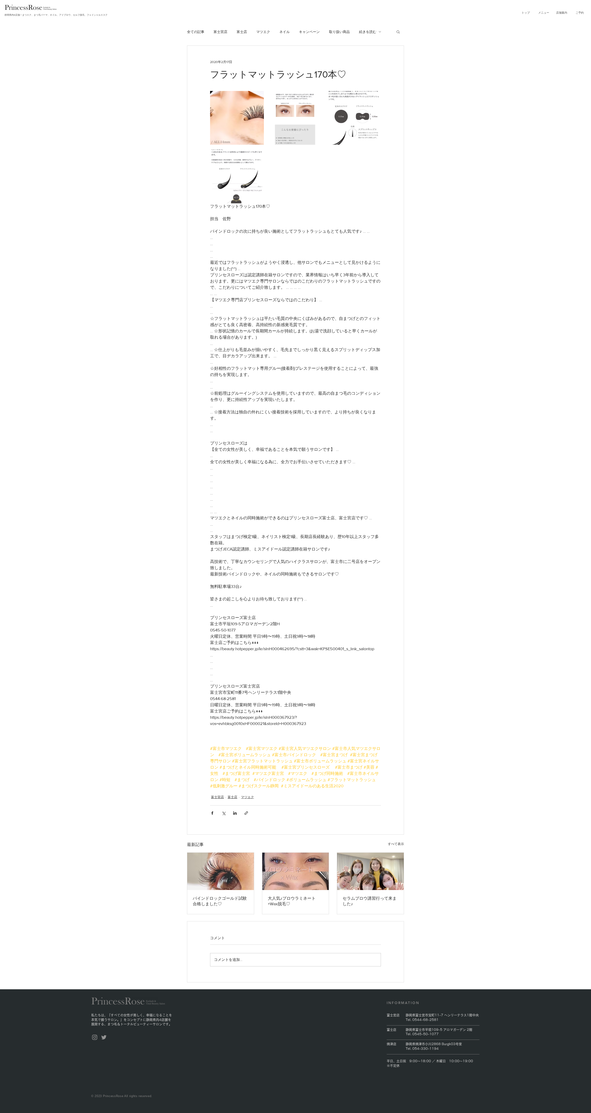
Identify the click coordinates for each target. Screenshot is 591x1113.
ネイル (284, 32)
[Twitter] (103, 1037)
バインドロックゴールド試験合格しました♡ (220, 901)
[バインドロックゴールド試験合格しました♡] (220, 871)
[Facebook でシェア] (212, 813)
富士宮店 (220, 32)
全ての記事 (195, 32)
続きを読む (367, 32)
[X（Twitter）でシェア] (223, 813)
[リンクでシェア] (246, 813)
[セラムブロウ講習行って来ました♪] (370, 871)
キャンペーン (309, 32)
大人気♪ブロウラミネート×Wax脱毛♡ (292, 901)
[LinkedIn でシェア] (235, 813)
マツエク (263, 32)
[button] (544, 12)
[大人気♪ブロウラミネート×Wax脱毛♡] (295, 871)
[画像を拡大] (237, 118)
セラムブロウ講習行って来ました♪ (370, 901)
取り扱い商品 (339, 32)
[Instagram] (94, 1037)
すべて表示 (396, 844)
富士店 (242, 32)
